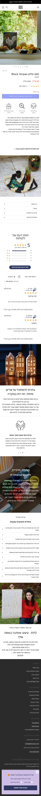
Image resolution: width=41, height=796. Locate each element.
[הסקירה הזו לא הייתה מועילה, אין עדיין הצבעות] (6, 309)
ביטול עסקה (35, 699)
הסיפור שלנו (35, 675)
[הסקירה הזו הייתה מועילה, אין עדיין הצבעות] (9, 309)
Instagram (35, 726)
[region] (20, 434)
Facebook (35, 723)
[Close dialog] (37, 772)
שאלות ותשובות (34, 695)
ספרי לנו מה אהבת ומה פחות (20, 267)
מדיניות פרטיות (34, 705)
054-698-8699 (34, 751)
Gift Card (36, 668)
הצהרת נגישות (34, 702)
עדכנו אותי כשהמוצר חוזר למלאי (20, 96)
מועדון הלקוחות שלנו (32, 671)
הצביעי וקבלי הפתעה (20, 788)
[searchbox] (29, 276)
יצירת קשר (36, 678)
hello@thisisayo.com (32, 743)
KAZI (37, 77)
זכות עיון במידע (34, 712)
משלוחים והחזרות (33, 692)
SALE (10, 2)
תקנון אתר (36, 709)
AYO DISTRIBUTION (33, 681)
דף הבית (4, 70)
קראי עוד (20, 655)
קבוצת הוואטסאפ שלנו (32, 729)
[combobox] (11, 281)
